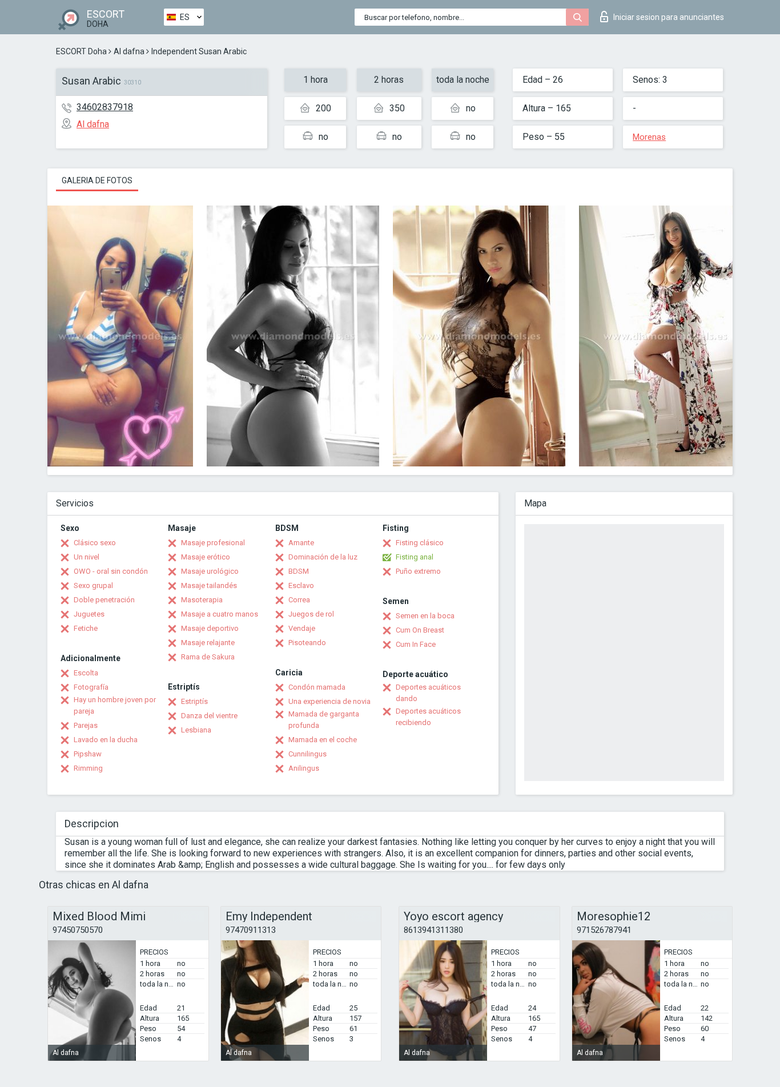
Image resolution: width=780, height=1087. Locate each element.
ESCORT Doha (81, 51)
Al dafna (129, 51)
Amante (301, 542)
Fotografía (91, 687)
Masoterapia (202, 599)
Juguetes (89, 614)
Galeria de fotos (97, 180)
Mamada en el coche (322, 739)
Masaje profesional (213, 542)
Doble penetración (104, 599)
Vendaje (301, 628)
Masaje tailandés (209, 585)
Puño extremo (418, 571)
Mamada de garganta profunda (323, 720)
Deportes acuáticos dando (428, 693)
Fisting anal (414, 557)
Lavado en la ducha (106, 739)
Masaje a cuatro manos (219, 614)
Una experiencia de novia (329, 701)
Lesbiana (196, 730)
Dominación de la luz (322, 557)
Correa (299, 599)
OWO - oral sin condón (111, 571)
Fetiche (86, 628)
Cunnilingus (307, 754)
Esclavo (301, 585)
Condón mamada (316, 687)
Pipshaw (88, 754)
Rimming (88, 768)
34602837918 (105, 107)
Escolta (86, 673)
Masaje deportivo (210, 628)
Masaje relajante (208, 642)
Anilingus (303, 768)
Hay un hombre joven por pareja (115, 705)
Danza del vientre (209, 715)
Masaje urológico (210, 571)
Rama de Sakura (208, 657)
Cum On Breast (420, 630)
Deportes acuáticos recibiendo (428, 717)
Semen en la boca (425, 615)
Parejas (86, 725)
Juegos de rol (311, 614)
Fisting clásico (420, 542)
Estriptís (194, 701)
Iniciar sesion (668, 17)
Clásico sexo (95, 542)
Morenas (649, 137)
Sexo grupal (93, 585)
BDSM (298, 571)
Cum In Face (416, 644)
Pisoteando (307, 642)
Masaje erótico (205, 557)
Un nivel (86, 557)
